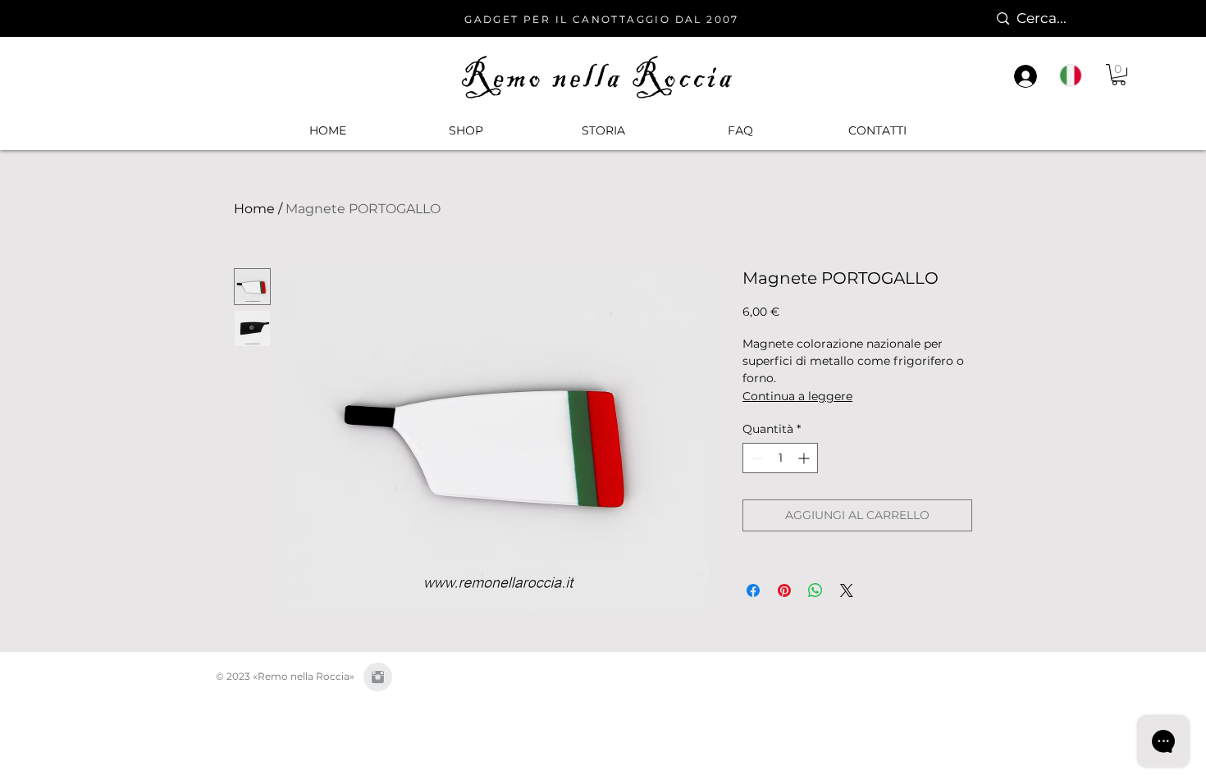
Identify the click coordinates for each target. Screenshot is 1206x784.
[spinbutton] (780, 458)
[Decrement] (755, 458)
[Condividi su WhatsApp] (815, 590)
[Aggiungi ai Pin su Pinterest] (784, 590)
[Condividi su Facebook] (753, 590)
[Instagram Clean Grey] (377, 677)
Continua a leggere (797, 396)
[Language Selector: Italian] (1079, 75)
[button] (465, 130)
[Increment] (805, 458)
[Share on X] (847, 590)
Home (254, 209)
